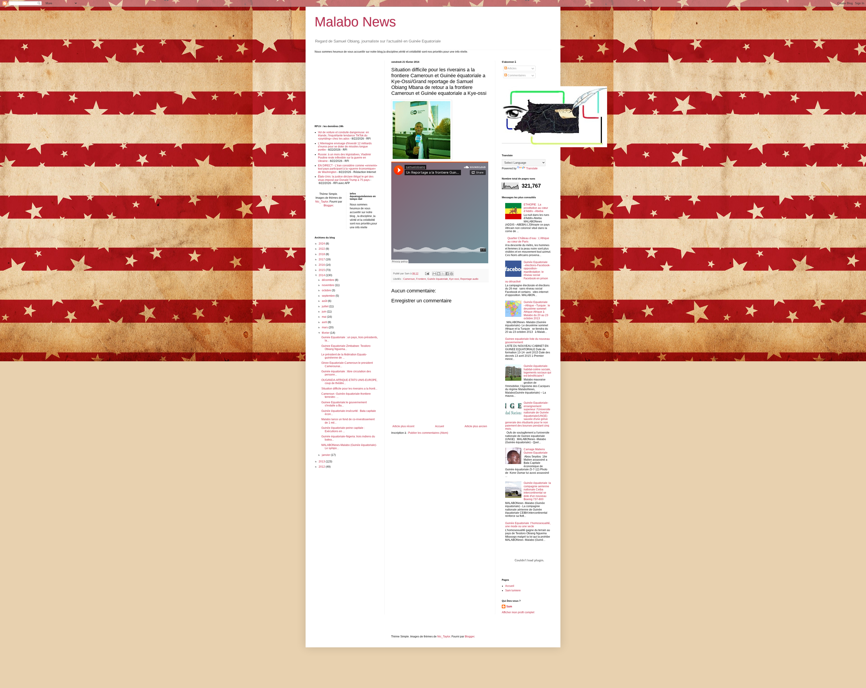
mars (325, 327)
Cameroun (409, 279)
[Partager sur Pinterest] (451, 273)
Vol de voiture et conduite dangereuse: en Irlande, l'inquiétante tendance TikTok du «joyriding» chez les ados (343, 135)
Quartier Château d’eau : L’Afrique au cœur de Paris (528, 240)
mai (324, 316)
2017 (322, 259)
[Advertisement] (439, 412)
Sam (509, 606)
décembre (328, 280)
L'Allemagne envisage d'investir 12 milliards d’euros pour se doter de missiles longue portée (345, 147)
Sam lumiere (513, 590)
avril (325, 322)
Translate (532, 168)
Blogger (328, 205)
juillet (325, 306)
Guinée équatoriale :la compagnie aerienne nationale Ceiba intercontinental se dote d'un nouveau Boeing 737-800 (537, 491)
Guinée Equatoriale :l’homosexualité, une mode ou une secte (527, 525)
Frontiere (421, 279)
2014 (322, 275)
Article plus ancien (476, 426)
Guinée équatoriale (437, 279)
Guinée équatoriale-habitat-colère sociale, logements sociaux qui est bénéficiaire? (537, 370)
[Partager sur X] (443, 273)
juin (324, 311)
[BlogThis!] (438, 273)
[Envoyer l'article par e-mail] (427, 273)
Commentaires (516, 75)
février (326, 332)
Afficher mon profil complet (518, 612)
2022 (322, 248)
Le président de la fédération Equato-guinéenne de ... (344, 356)
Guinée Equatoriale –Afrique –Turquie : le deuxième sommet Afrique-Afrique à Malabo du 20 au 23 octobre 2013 (537, 310)
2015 (322, 270)
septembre (329, 295)
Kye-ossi (454, 279)
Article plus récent (403, 426)
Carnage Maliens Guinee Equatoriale (536, 451)
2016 (322, 264)
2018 (322, 254)
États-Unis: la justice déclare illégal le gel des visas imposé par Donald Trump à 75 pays (345, 178)
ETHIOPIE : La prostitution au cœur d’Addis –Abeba (536, 208)
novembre (328, 285)
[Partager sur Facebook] (447, 273)
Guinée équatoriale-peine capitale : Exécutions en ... (343, 429)
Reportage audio (469, 279)
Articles (511, 68)
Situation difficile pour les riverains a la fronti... (349, 388)
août (325, 301)
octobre (327, 290)
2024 (322, 243)
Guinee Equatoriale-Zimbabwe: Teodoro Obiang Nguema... (346, 347)
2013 (322, 461)
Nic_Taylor (321, 201)
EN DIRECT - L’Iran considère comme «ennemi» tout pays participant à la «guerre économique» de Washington (347, 169)
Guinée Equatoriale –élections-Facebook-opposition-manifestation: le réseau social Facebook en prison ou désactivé (527, 272)
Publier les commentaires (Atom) (428, 432)
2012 (322, 466)
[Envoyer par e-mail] (434, 273)
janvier (326, 455)
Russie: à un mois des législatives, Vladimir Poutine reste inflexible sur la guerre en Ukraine (344, 158)
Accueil (439, 426)
